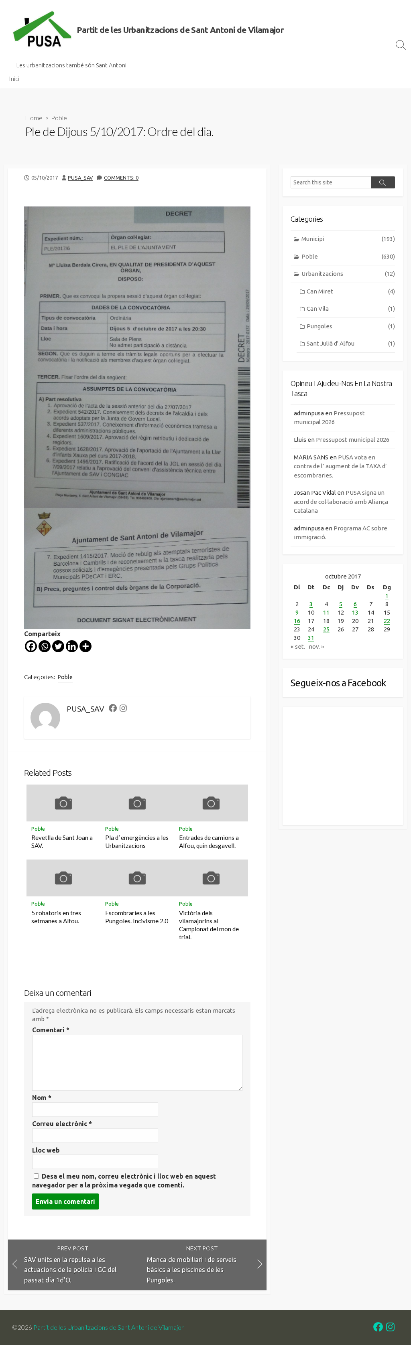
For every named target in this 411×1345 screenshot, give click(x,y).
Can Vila (351, 308)
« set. (298, 646)
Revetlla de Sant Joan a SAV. (62, 841)
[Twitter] (58, 646)
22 (387, 620)
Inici (14, 78)
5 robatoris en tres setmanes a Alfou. (56, 916)
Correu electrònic (62, 1123)
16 (297, 620)
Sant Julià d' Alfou (351, 343)
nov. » (316, 646)
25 (326, 629)
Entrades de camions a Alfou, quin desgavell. (209, 841)
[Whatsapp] (45, 646)
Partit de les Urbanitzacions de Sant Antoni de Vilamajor (108, 1327)
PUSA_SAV (80, 177)
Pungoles (351, 326)
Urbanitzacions (348, 273)
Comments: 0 (121, 177)
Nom (41, 1097)
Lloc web (46, 1150)
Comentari (50, 1030)
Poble (59, 117)
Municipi (348, 238)
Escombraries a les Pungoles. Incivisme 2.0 (136, 916)
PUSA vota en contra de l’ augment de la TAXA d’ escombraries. (340, 466)
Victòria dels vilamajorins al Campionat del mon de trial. (209, 924)
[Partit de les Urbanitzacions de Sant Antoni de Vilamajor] (42, 30)
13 (355, 612)
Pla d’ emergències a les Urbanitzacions (137, 841)
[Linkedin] (72, 646)
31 (311, 637)
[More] (85, 646)
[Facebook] (31, 646)
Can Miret (351, 291)
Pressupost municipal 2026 (352, 439)
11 (326, 612)
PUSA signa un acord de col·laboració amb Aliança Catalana (341, 501)
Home (34, 117)
